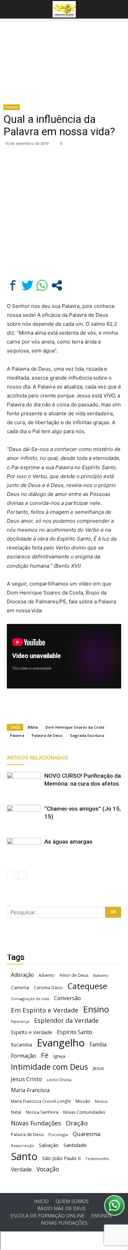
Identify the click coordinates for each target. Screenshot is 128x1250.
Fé (44, 1055)
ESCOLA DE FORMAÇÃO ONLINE (47, 1216)
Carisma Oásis (48, 988)
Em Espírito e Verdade (45, 1010)
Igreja (59, 1056)
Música (101, 1101)
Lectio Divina (59, 1079)
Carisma (20, 987)
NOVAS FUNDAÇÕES (64, 1223)
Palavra (17, 735)
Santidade (75, 1145)
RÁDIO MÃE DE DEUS (61, 1208)
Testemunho (97, 1158)
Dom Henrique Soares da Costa (74, 727)
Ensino (96, 1009)
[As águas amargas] (24, 849)
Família (97, 1044)
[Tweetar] (27, 285)
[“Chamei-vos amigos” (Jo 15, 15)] (24, 817)
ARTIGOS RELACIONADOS (37, 758)
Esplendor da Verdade (66, 1020)
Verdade (21, 1169)
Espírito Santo (74, 1032)
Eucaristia (21, 1044)
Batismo (101, 975)
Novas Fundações (36, 1123)
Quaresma (86, 1133)
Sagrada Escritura (87, 735)
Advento (47, 975)
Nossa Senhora (42, 1112)
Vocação (48, 1169)
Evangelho (61, 1042)
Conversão (67, 998)
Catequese (87, 985)
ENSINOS (101, 1216)
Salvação (49, 1145)
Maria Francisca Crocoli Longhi (41, 1101)
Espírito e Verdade (31, 1032)
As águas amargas (68, 841)
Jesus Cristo (26, 1079)
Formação (23, 1056)
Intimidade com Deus (49, 1066)
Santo (24, 1156)
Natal (16, 1112)
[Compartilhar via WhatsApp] (42, 285)
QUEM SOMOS (72, 1201)
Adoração (22, 975)
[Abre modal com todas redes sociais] (57, 285)
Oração (77, 1122)
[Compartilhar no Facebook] (13, 285)
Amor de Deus (73, 975)
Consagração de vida (30, 998)
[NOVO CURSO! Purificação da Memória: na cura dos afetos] (24, 784)
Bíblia (33, 727)
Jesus (98, 1068)
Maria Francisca (30, 1090)
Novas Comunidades (84, 1112)
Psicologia (58, 1134)
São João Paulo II (61, 1158)
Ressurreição (22, 1145)
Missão (82, 1101)
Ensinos (11, 107)
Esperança (20, 1021)
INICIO (41, 1201)
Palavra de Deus (47, 735)
